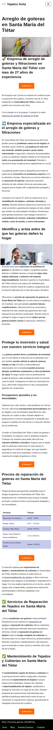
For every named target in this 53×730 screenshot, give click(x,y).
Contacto (41, 727)
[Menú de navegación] (48, 4)
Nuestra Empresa (25, 727)
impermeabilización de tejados (18, 577)
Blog (12, 727)
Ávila (4, 385)
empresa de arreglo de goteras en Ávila (20, 116)
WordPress (30, 722)
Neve (4, 722)
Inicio (4, 727)
